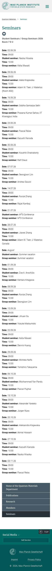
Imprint (14, 559)
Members (10, 508)
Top (46, 532)
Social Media (10, 534)
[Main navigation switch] (47, 6)
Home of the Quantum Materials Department (22, 488)
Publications (12, 495)
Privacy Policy (34, 559)
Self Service (26, 540)
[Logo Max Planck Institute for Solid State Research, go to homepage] (21, 6)
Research (10, 501)
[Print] (4, 34)
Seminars (10, 514)
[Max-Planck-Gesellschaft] (14, 552)
